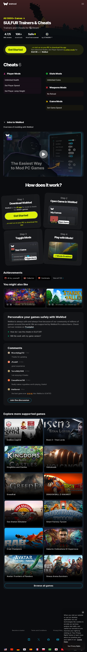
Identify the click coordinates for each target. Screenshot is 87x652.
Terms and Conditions (39, 630)
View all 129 (57, 278)
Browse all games (43, 585)
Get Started (15, 49)
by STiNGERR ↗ (47, 37)
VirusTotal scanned (32, 37)
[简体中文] (11, 649)
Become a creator (18, 630)
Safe (31, 34)
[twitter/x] (39, 640)
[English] (5, 649)
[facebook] (48, 639)
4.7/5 (7, 34)
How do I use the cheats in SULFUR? (26, 332)
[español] (30, 649)
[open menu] (82, 4)
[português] (49, 649)
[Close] (83, 612)
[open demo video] (43, 154)
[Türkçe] (62, 649)
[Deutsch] (18, 649)
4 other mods (69, 50)
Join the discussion (19, 400)
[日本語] (56, 649)
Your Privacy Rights (74, 646)
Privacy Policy (58, 630)
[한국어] (24, 649)
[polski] (43, 649)
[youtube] (57, 640)
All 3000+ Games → (14, 18)
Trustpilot (29, 327)
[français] (37, 649)
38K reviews (7, 37)
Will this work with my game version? (25, 336)
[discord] (29, 639)
